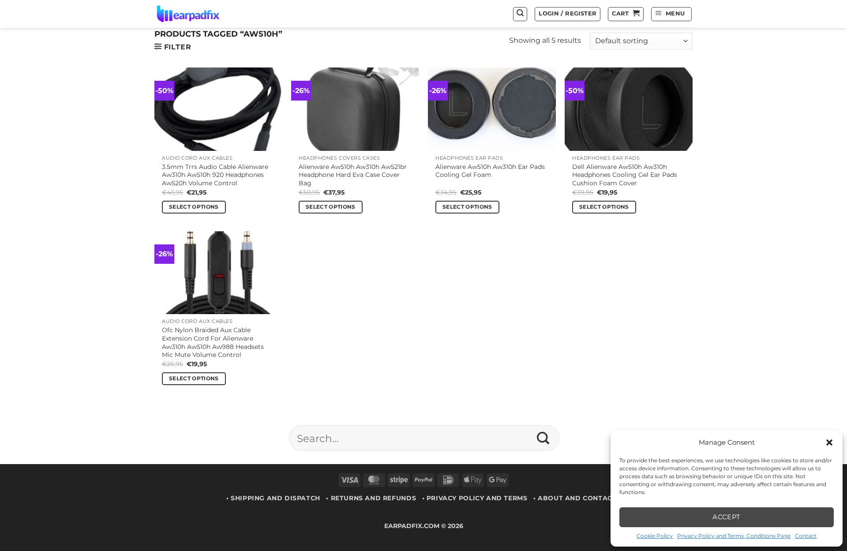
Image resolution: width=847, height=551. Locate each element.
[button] (829, 442)
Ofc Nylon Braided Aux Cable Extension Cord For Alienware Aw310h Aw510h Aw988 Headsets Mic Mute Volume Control (213, 342)
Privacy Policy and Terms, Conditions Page (734, 535)
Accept (726, 517)
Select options (194, 207)
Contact (806, 535)
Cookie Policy (655, 535)
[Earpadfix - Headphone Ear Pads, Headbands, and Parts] (199, 14)
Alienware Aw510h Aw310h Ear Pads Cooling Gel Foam (490, 171)
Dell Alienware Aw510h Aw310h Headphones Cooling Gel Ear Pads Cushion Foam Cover (624, 175)
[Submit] (543, 438)
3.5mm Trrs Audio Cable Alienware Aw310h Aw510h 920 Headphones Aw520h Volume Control (215, 175)
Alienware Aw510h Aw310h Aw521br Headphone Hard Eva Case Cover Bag (353, 175)
